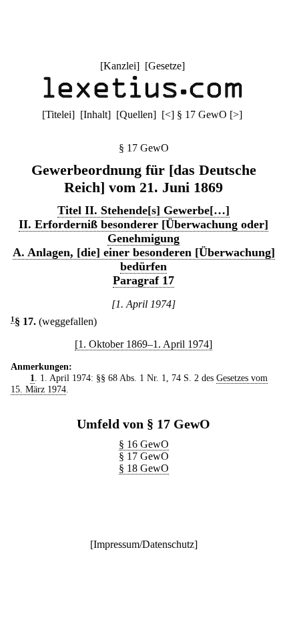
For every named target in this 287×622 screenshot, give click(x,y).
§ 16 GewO (144, 444)
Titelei (58, 114)
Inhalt (95, 114)
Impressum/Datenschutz (143, 544)
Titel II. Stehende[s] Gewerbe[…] (143, 210)
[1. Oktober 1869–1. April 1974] (143, 344)
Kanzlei (119, 65)
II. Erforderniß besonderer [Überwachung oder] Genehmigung (143, 231)
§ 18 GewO (144, 468)
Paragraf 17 (143, 280)
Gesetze (165, 65)
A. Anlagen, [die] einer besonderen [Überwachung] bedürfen (144, 259)
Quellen (136, 114)
